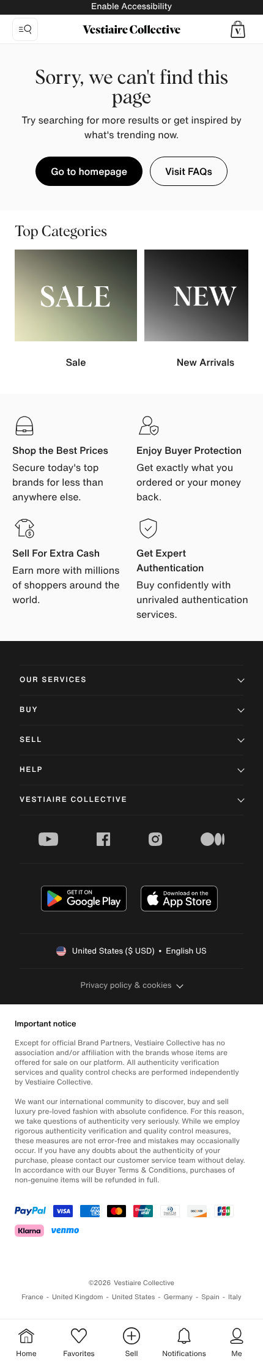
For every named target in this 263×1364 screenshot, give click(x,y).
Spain (210, 1297)
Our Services (53, 680)
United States (133, 1297)
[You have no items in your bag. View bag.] (237, 29)
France (32, 1297)
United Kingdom (77, 1297)
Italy (235, 1297)
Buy (29, 710)
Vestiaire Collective (73, 800)
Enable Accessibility (131, 6)
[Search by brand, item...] (25, 29)
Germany (178, 1297)
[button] (237, 29)
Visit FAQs (188, 171)
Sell (31, 740)
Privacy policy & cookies (126, 985)
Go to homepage (89, 171)
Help (31, 770)
